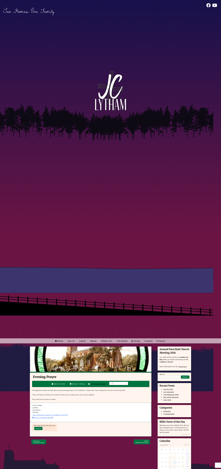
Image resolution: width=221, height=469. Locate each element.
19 (170, 466)
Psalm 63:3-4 (185, 434)
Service (38, 428)
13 (174, 462)
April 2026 (167, 400)
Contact (148, 341)
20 (174, 466)
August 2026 (168, 389)
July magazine (168, 392)
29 (170, 454)
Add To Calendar (119, 383)
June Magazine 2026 (171, 394)
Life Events (122, 341)
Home (60, 341)
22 (183, 466)
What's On (106, 341)
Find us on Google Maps (42, 418)
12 (170, 462)
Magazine (167, 411)
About (93, 341)
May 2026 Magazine (171, 397)
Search (161, 341)
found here (183, 367)
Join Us (71, 341)
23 (187, 466)
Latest (82, 341)
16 (187, 462)
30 (174, 454)
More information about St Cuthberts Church (49, 415)
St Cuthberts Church (98, 384)
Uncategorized (168, 414)
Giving (136, 341)
